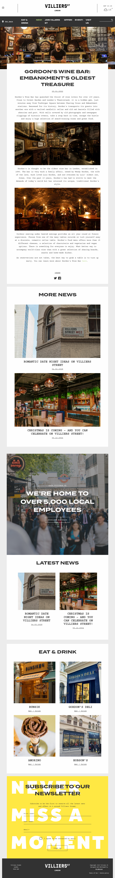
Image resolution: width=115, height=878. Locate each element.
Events (79, 20)
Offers (68, 20)
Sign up (57, 848)
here (84, 261)
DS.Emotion (99, 869)
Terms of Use (93, 873)
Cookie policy (104, 873)
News (39, 20)
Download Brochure (57, 520)
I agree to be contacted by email (60, 838)
